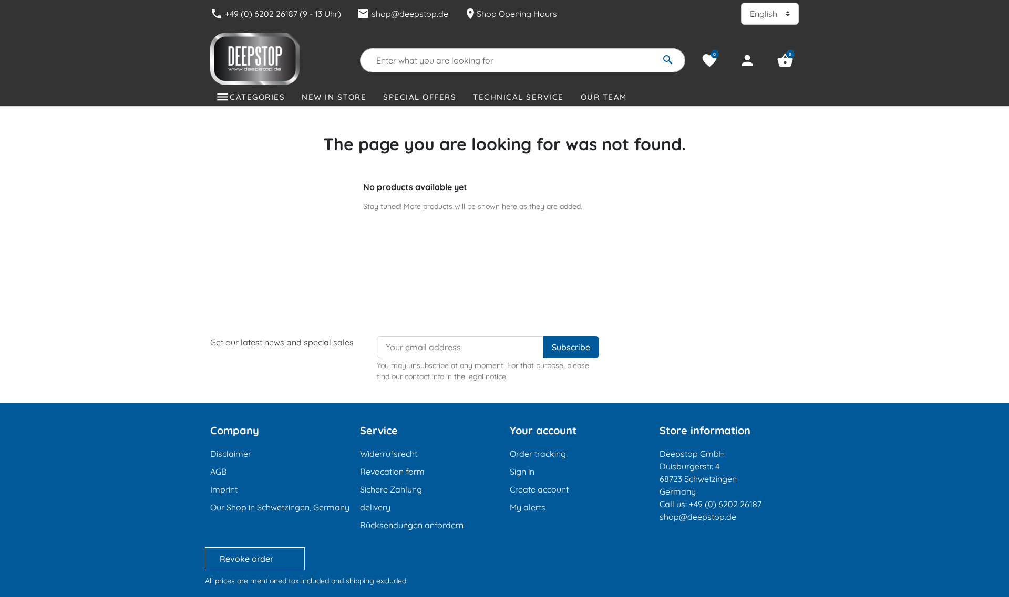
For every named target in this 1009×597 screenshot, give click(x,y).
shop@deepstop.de (402, 13)
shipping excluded (376, 580)
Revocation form (392, 471)
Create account (539, 489)
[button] (785, 60)
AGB (218, 471)
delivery (375, 507)
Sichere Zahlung (391, 489)
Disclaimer (230, 453)
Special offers (419, 97)
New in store (334, 97)
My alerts (527, 507)
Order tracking (538, 453)
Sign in (522, 471)
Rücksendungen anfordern (412, 525)
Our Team (604, 97)
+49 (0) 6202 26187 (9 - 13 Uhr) (275, 13)
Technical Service (518, 97)
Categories (257, 97)
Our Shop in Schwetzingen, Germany (279, 507)
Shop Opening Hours (510, 13)
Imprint (224, 489)
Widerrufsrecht (388, 453)
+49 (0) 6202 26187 (725, 504)
